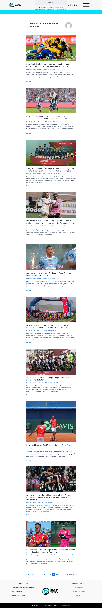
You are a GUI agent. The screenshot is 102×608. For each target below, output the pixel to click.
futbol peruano (20, 12)
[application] (26, 12)
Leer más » (29, 81)
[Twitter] (77, 5)
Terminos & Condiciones (78, 591)
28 (50, 574)
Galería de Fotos (76, 12)
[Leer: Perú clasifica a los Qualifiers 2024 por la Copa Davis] (51, 421)
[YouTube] (72, 5)
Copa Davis (40, 448)
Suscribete (79, 595)
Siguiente (70, 574)
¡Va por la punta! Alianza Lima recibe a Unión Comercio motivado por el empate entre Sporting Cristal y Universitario (49, 497)
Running (39, 330)
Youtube (86, 12)
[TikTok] (68, 5)
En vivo (79, 599)
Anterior (31, 574)
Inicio (12, 12)
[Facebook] (74, 5)
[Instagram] (70, 5)
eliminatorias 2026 (50, 12)
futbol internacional (35, 12)
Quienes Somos (79, 587)
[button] (86, 5)
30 (57, 574)
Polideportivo (63, 12)
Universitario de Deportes (43, 226)
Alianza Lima (40, 121)
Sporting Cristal (41, 69)
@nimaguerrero (65, 605)
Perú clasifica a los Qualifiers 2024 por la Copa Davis (48, 445)
